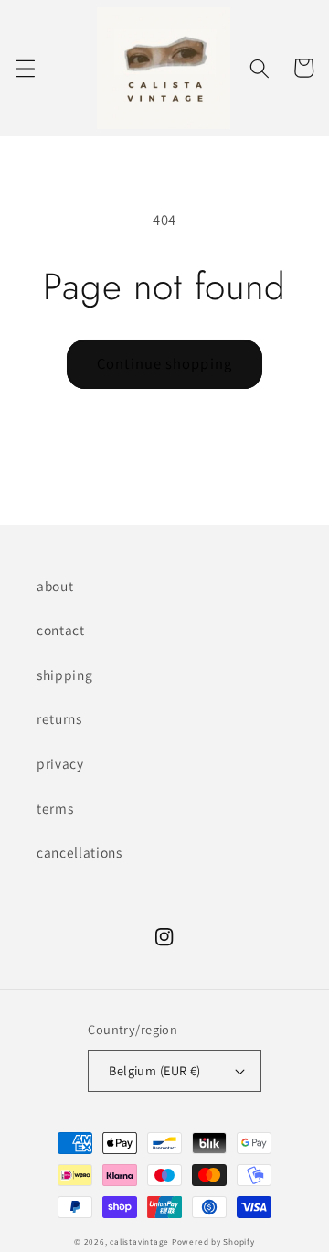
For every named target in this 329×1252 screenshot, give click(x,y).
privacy (60, 763)
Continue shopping (164, 363)
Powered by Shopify (213, 1241)
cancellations (79, 852)
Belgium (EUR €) (155, 1070)
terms (55, 808)
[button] (25, 68)
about (55, 586)
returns (59, 718)
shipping (64, 674)
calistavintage (139, 1241)
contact (61, 630)
